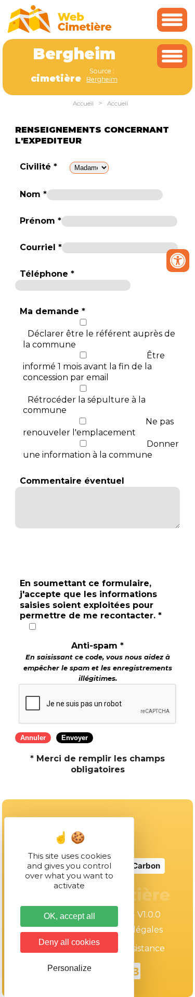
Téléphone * (47, 274)
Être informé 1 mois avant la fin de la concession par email (94, 366)
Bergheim (102, 79)
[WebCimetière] (60, 30)
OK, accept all (69, 916)
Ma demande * (52, 311)
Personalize (69, 968)
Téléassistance (135, 948)
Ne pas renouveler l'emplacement (98, 427)
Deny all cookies (69, 942)
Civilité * (38, 167)
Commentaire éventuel (72, 481)
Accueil (83, 103)
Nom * (33, 194)
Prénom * (40, 221)
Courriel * (41, 247)
